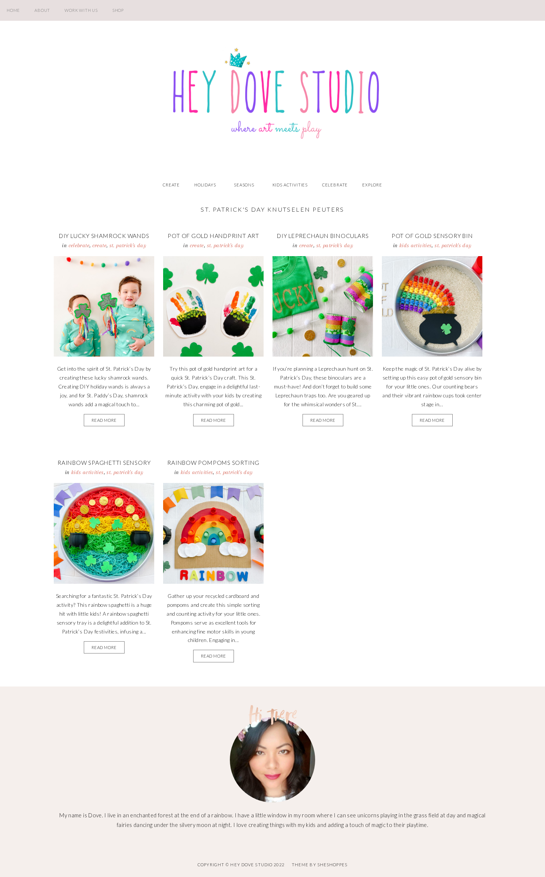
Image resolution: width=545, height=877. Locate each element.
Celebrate (335, 184)
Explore (372, 184)
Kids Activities (290, 184)
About (42, 10)
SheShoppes (332, 864)
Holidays (205, 184)
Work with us (81, 10)
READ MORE (104, 420)
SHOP (118, 10)
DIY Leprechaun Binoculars (323, 235)
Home (13, 10)
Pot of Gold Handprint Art (213, 235)
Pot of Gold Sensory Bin (432, 235)
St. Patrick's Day (127, 245)
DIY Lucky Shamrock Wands (104, 235)
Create (171, 184)
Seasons (244, 184)
